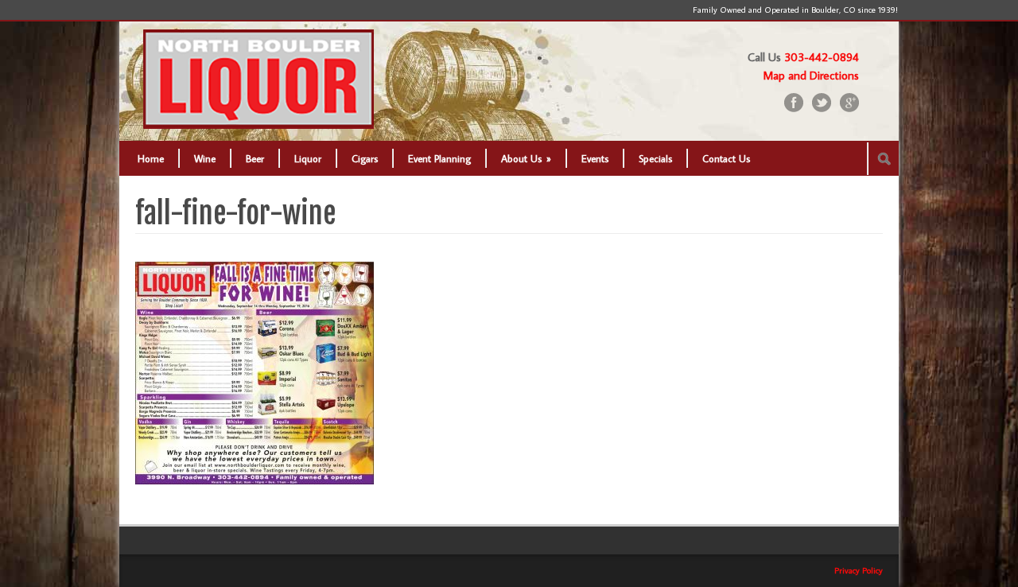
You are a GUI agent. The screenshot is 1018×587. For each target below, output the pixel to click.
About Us (526, 158)
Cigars (365, 158)
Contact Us (726, 158)
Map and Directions (811, 75)
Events (594, 158)
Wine (205, 158)
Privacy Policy (858, 570)
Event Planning (439, 158)
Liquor (307, 158)
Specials (655, 158)
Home (151, 158)
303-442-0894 (821, 56)
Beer (255, 158)
